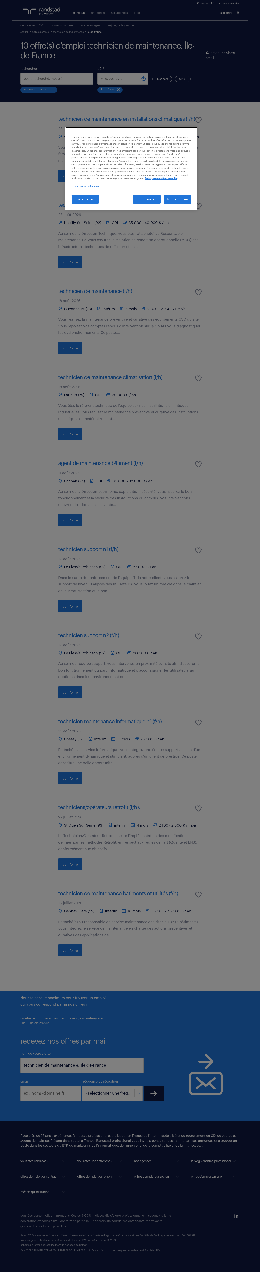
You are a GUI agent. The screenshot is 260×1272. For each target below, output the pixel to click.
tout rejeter (147, 199)
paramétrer (85, 199)
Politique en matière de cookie (161, 178)
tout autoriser (177, 199)
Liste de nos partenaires (86, 186)
